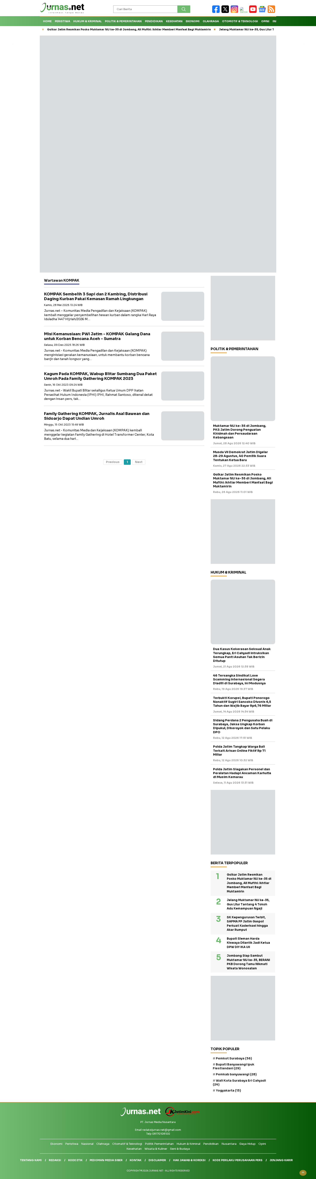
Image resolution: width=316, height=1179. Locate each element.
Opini (265, 21)
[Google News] (263, 12)
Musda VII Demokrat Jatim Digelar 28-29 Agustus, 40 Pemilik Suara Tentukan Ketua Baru (240, 456)
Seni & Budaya (180, 1149)
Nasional (87, 1144)
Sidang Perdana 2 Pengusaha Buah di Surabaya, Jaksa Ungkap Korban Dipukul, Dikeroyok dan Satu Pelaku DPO (242, 726)
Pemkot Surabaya (234, 1058)
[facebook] (216, 12)
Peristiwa (62, 21)
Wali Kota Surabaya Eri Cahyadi (239, 1082)
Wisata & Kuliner (155, 1149)
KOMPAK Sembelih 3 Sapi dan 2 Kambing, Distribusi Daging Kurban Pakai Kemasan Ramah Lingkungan (95, 296)
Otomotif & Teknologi (240, 21)
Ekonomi (192, 21)
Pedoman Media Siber (106, 1160)
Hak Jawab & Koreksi (189, 1160)
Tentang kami (31, 1160)
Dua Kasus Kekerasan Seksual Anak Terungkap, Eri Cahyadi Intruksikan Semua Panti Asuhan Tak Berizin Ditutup (242, 655)
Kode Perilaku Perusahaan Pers (237, 1160)
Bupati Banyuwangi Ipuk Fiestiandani (233, 1066)
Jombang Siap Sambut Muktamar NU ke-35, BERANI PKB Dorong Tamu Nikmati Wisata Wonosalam (248, 962)
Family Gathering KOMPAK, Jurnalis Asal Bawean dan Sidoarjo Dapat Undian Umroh (96, 416)
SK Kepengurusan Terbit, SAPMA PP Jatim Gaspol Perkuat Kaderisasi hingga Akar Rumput (247, 923)
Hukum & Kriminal (87, 21)
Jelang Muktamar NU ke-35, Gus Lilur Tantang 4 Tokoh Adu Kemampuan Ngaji (248, 904)
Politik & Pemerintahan (123, 21)
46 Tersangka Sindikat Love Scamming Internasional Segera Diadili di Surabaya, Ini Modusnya (239, 679)
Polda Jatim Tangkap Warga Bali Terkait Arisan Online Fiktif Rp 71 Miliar (239, 750)
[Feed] (272, 12)
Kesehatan (174, 21)
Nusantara (228, 1144)
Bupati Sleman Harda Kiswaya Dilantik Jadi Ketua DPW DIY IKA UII (248, 943)
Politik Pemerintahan (159, 1144)
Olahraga (211, 21)
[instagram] (235, 12)
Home (47, 21)
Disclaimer (157, 1160)
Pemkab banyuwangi (236, 1074)
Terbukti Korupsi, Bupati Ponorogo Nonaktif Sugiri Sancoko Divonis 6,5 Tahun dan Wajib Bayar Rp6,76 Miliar (242, 702)
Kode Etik (75, 1160)
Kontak (135, 1160)
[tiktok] (244, 12)
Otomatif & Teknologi (127, 1144)
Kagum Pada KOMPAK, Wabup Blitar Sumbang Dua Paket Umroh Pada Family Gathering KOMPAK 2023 (100, 376)
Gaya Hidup (247, 1144)
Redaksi (55, 1160)
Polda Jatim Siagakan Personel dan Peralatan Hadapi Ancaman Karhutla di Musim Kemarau (242, 773)
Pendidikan (154, 21)
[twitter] (226, 12)
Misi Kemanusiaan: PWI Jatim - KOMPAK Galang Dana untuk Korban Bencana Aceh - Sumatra (97, 336)
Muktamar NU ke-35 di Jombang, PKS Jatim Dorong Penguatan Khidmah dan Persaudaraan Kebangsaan (239, 432)
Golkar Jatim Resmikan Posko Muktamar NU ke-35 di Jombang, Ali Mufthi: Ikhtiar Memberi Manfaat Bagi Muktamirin (129, 29)
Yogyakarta (228, 1090)
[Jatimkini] (180, 1115)
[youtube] (253, 12)
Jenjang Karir (281, 1160)
